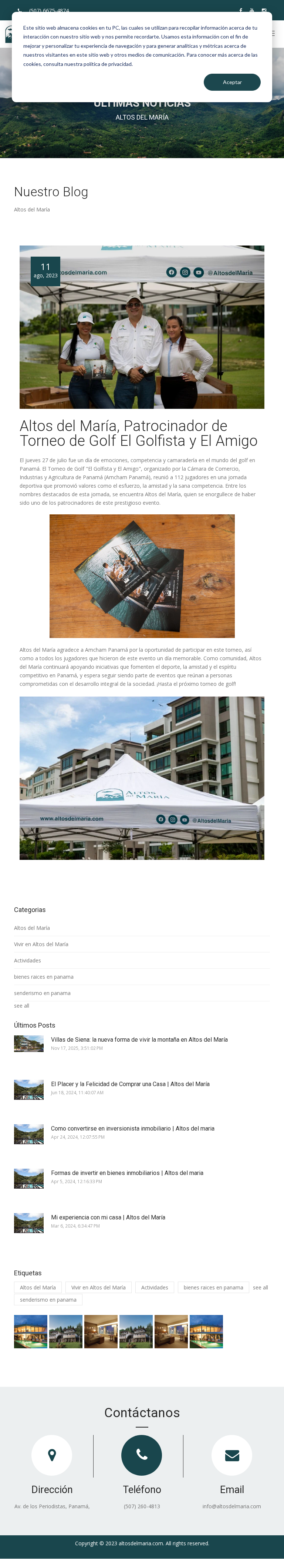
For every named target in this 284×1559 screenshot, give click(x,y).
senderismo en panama (42, 993)
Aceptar (232, 82)
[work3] (101, 1331)
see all (21, 1005)
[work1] (30, 1331)
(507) (49, 10)
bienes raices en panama (44, 976)
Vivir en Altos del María (41, 944)
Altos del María (32, 927)
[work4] (136, 1331)
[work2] (65, 1331)
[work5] (171, 1331)
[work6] (206, 1331)
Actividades (27, 960)
